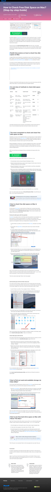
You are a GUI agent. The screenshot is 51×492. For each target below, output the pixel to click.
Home (4, 3)
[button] (18, 33)
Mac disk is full (23, 138)
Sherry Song (23, 15)
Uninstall (37, 480)
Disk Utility (30, 59)
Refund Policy (13, 480)
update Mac (19, 37)
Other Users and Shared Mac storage (31, 431)
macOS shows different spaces (19, 59)
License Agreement (29, 480)
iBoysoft (19, 27)
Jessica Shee (38, 15)
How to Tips (8, 3)
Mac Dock (30, 223)
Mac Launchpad (16, 388)
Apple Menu (20, 226)
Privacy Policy (20, 480)
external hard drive (14, 412)
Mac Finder (17, 208)
